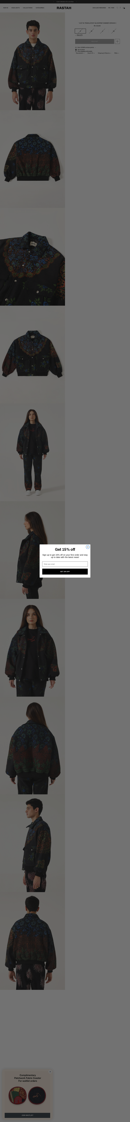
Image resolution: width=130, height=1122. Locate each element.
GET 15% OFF (65, 571)
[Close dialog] (88, 547)
